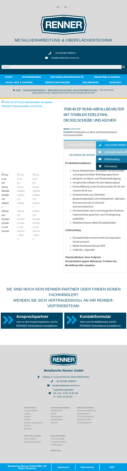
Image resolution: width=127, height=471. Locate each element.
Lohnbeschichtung (58, 442)
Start (18, 90)
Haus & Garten (30, 439)
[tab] (85, 144)
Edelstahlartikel (83, 414)
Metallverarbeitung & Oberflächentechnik (63, 40)
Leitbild (27, 414)
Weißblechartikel (84, 420)
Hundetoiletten (57, 420)
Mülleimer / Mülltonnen (86, 411)
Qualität (27, 417)
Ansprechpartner (32, 316)
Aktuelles (28, 429)
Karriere (27, 426)
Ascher (54, 414)
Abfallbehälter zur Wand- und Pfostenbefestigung (72, 90)
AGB (111, 467)
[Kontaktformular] (71, 320)
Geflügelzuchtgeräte (32, 442)
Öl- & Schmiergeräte (85, 417)
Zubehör (54, 423)
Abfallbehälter (56, 411)
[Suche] (123, 67)
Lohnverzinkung (57, 439)
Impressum (63, 467)
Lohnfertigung (56, 445)
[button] (111, 144)
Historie (27, 420)
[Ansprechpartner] (8, 320)
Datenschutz (87, 467)
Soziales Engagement (33, 423)
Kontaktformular (95, 316)
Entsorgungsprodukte (34, 90)
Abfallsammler (57, 417)
